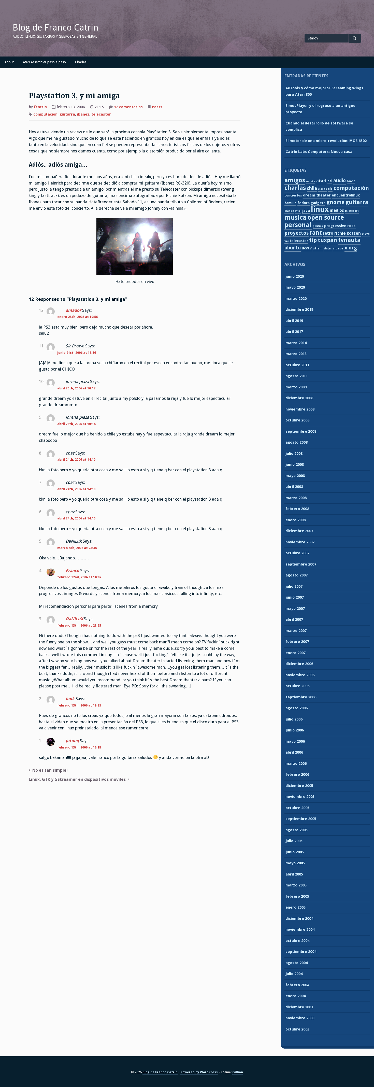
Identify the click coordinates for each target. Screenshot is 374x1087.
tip (313, 240)
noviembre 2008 (299, 409)
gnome (335, 202)
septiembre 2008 (300, 431)
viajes (328, 248)
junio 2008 (294, 464)
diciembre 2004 (299, 918)
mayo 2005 (295, 863)
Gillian (237, 1072)
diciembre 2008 (299, 398)
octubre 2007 (297, 553)
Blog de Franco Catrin (55, 27)
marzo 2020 (296, 298)
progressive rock (340, 225)
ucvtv (307, 248)
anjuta (310, 181)
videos (338, 248)
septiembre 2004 (300, 951)
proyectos (296, 233)
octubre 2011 (297, 365)
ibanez (83, 114)
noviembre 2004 (299, 929)
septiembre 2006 (300, 697)
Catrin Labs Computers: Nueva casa (318, 151)
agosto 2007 (296, 575)
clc (330, 189)
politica (318, 226)
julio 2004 (294, 973)
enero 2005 (295, 907)
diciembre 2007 (299, 531)
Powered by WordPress (199, 1072)
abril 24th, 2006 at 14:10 (76, 459)
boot (351, 181)
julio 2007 (294, 586)
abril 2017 (294, 331)
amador (73, 310)
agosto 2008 (296, 442)
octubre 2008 (297, 420)
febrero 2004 (297, 985)
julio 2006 (294, 719)
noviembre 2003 (299, 1018)
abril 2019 (294, 320)
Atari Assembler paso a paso (44, 62)
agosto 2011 (296, 376)
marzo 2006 (296, 763)
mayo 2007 (295, 608)
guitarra (67, 114)
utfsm (318, 248)
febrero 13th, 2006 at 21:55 (79, 625)
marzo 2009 (296, 387)
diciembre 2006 (299, 663)
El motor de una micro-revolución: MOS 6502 (326, 140)
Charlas (80, 62)
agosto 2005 (296, 830)
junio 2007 (294, 597)
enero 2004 (295, 996)
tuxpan (327, 240)
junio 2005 (294, 852)
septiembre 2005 (300, 818)
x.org (350, 248)
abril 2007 (294, 619)
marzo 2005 (296, 885)
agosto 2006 (296, 708)
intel (298, 211)
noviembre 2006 (299, 675)
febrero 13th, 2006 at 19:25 (79, 705)
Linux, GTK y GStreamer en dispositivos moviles (77, 779)
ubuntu (292, 248)
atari (321, 180)
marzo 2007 (296, 630)
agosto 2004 (296, 963)
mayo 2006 (295, 741)
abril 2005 (294, 874)
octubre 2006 (297, 686)
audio (339, 180)
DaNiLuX (74, 618)
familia (290, 203)
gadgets (318, 203)
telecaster (101, 114)
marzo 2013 (296, 353)
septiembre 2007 (300, 564)
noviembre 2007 (299, 542)
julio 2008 (294, 453)
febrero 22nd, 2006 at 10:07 (79, 577)
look (70, 698)
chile (312, 188)
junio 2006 (294, 730)
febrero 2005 (297, 896)
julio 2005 (294, 841)
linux (320, 209)
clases (322, 189)
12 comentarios (128, 107)
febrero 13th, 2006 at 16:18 (79, 747)
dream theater (317, 195)
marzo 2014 (296, 343)
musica (295, 217)
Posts (157, 107)
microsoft (352, 211)
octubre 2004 (297, 940)
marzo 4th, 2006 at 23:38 (77, 548)
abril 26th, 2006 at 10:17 (76, 388)
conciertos (293, 195)
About (9, 62)
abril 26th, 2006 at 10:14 (76, 424)
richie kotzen (347, 233)
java (306, 210)
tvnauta (349, 240)
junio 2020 (294, 276)
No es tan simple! (50, 770)
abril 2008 (294, 486)
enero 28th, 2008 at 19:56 (77, 317)
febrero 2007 (297, 641)
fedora (303, 203)
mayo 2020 (295, 287)
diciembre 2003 (299, 1007)
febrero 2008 (297, 508)
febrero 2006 (297, 774)
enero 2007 (295, 653)
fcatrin (40, 107)
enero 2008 (295, 520)
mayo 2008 (295, 475)
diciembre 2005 (299, 785)
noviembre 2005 (299, 796)
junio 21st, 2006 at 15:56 (76, 353)
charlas (295, 187)
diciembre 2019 (299, 309)
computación (45, 114)
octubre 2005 (297, 808)
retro (328, 233)
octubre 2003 (297, 1029)
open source (326, 217)
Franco (72, 570)
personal (298, 225)
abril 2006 (294, 752)
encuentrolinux (346, 195)
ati (329, 181)
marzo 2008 (296, 498)
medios (337, 210)
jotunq (72, 740)
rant (316, 232)
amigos (294, 180)
